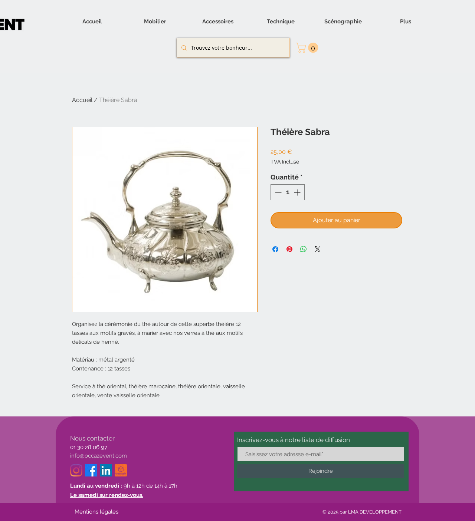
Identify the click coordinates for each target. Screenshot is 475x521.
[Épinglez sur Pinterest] (289, 249)
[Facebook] (91, 470)
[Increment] (298, 192)
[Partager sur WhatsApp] (303, 249)
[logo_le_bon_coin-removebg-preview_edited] (121, 470)
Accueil (82, 99)
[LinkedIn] (106, 470)
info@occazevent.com (98, 455)
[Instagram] (76, 470)
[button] (308, 48)
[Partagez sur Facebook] (275, 249)
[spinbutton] (287, 192)
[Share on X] (317, 249)
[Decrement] (277, 192)
